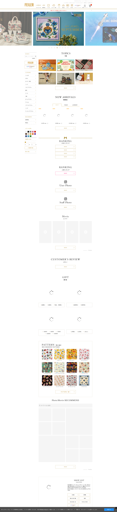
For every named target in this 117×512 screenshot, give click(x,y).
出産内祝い (83, 328)
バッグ (26, 84)
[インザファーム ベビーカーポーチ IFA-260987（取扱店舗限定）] (72, 115)
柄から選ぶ (27, 151)
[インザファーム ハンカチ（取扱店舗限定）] (45, 115)
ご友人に (86, 355)
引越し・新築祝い (58, 328)
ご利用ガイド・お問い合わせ (88, 2)
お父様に (80, 355)
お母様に (73, 355)
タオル (26, 78)
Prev (26, 10)
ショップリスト (66, 2)
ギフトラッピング (72, 2)
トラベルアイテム (28, 105)
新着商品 (43, 7)
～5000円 (52, 355)
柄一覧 (72, 7)
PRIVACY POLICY (44, 509)
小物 (26, 96)
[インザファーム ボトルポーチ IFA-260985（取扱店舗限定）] (58, 115)
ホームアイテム (28, 99)
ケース (26, 93)
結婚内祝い (76, 328)
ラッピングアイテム (29, 111)
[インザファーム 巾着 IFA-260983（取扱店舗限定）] (86, 115)
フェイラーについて (79, 2)
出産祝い (50, 328)
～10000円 (48, 357)
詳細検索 (33, 58)
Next (91, 10)
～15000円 (55, 357)
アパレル (27, 102)
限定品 (63, 7)
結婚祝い (43, 328)
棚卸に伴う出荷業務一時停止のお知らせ (58, 10)
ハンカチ (27, 75)
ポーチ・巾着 (28, 81)
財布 (26, 90)
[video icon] (45, 232)
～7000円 (59, 355)
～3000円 (45, 355)
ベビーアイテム (28, 87)
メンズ (26, 108)
